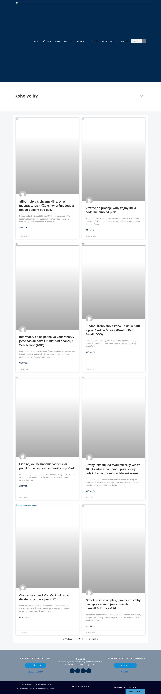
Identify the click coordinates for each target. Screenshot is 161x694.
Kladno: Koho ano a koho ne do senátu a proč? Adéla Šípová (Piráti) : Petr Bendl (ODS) (113, 330)
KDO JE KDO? (80, 41)
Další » (95, 639)
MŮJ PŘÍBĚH (47, 41)
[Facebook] (72, 670)
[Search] (144, 41)
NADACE (95, 41)
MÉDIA (57, 41)
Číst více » (24, 228)
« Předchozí (68, 639)
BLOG (36, 41)
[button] (140, 96)
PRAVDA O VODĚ (48, 688)
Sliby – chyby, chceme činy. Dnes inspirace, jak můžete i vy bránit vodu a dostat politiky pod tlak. (46, 205)
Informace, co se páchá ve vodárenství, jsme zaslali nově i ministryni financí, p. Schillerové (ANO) (46, 341)
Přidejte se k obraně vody (80, 686)
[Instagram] (83, 670)
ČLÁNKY (39, 672)
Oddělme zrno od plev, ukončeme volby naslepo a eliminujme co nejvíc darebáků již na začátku (113, 604)
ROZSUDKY (68, 41)
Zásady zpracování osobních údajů (125, 687)
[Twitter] (88, 670)
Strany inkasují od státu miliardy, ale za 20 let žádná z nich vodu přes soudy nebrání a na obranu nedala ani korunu (113, 469)
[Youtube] (77, 670)
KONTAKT (124, 41)
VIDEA (31, 672)
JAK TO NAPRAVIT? (108, 41)
